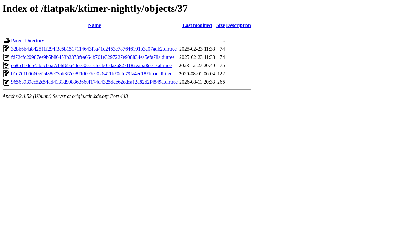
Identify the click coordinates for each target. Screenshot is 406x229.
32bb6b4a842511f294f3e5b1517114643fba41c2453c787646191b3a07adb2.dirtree (94, 49)
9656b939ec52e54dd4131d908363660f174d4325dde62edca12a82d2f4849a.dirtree (94, 82)
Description (238, 25)
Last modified (197, 25)
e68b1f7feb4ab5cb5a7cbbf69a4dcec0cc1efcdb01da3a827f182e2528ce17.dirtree (91, 65)
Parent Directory (27, 40)
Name (94, 25)
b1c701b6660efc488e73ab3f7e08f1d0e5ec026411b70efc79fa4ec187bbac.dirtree (91, 73)
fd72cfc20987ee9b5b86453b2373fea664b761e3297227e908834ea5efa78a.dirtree (92, 57)
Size (220, 25)
